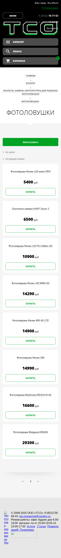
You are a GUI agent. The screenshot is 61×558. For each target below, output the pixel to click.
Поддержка (27, 529)
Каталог (30, 83)
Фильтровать (30, 142)
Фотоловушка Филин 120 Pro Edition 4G (31, 246)
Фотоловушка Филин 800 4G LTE (30, 320)
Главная (30, 75)
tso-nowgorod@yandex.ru (34, 516)
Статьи (41, 526)
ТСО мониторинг (49, 8)
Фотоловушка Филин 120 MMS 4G (30, 283)
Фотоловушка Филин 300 (30, 357)
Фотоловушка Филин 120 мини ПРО (30, 171)
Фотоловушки (30, 101)
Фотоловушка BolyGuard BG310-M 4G (31, 394)
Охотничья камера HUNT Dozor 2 (30, 208)
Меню (12, 15)
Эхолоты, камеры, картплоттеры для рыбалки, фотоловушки (30, 92)
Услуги (31, 526)
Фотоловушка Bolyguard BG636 (30, 432)
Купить (30, 191)
